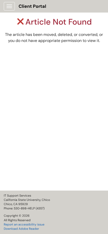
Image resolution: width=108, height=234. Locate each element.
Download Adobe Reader (21, 229)
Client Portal (32, 6)
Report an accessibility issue (24, 224)
